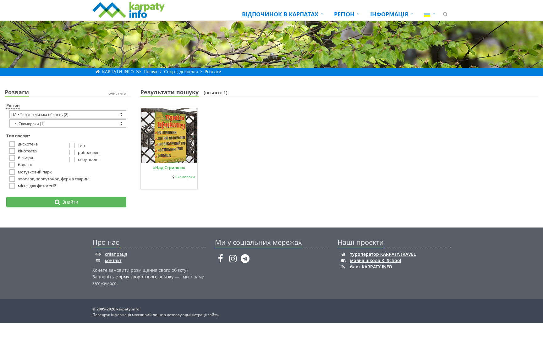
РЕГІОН (344, 14)
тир (81, 145)
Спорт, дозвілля (181, 71)
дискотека (28, 144)
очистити (117, 93)
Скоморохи (185, 177)
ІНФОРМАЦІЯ (389, 14)
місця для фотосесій (37, 186)
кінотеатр (27, 151)
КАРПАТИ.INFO (118, 71)
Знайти (69, 202)
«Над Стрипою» (169, 167)
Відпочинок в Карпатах (280, 14)
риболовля (88, 152)
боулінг (25, 164)
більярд (25, 158)
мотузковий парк (35, 172)
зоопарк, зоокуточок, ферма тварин (53, 179)
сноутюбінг (89, 159)
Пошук (150, 71)
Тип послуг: (18, 136)
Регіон (13, 105)
